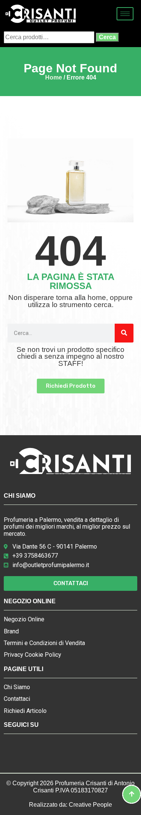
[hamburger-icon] (125, 13)
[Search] (124, 333)
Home (53, 77)
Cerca (107, 37)
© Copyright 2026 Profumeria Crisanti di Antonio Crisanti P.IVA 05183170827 (70, 786)
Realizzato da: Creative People (70, 804)
